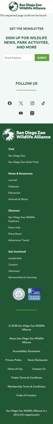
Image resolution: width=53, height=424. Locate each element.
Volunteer (14, 270)
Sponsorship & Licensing (22, 277)
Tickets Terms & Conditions (26, 377)
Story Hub (14, 227)
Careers (13, 264)
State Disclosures (38, 359)
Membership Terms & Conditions (26, 386)
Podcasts (13, 186)
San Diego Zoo (16, 155)
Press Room (15, 233)
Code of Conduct (26, 395)
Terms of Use (14, 368)
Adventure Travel (18, 240)
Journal (12, 179)
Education (14, 192)
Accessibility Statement (26, 351)
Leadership (15, 258)
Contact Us (39, 368)
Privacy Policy (13, 359)
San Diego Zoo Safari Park (23, 161)
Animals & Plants (18, 199)
